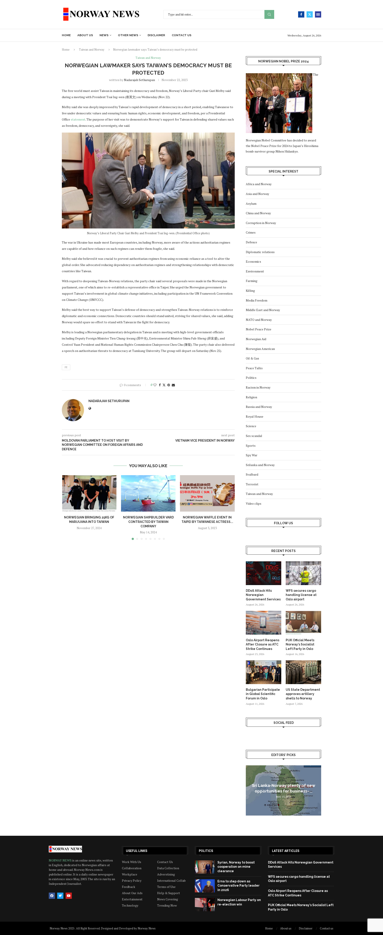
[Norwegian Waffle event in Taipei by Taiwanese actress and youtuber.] (207, 493)
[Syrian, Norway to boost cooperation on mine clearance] (205, 867)
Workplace (129, 874)
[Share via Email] (173, 385)
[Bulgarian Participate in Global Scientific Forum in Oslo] (263, 672)
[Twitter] (310, 14)
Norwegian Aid (256, 339)
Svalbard (252, 474)
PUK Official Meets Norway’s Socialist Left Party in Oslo (300, 644)
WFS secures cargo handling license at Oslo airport (301, 595)
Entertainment (132, 899)
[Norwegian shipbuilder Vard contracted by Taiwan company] (148, 493)
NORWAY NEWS (60, 860)
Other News (128, 35)
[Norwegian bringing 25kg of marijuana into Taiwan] (89, 493)
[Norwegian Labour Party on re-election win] (205, 904)
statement (78, 119)
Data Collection (168, 868)
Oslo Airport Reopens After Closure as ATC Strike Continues (262, 644)
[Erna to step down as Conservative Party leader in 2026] (205, 886)
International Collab (171, 880)
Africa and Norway (259, 184)
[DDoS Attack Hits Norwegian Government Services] (263, 573)
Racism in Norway (258, 387)
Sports (251, 445)
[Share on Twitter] (164, 385)
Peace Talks (254, 368)
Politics (251, 377)
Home (66, 35)
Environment (255, 271)
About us (85, 35)
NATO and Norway (259, 320)
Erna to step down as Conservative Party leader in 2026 (238, 885)
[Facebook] (301, 14)
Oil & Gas (252, 358)
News (104, 35)
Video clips (253, 503)
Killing (250, 290)
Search (269, 14)
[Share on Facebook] (160, 385)
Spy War (251, 455)
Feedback (128, 886)
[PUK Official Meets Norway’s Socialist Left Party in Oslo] (303, 623)
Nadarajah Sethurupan (139, 80)
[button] (68, 507)
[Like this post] (154, 385)
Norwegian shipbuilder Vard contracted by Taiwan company (148, 522)
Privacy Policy (131, 880)
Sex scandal (254, 436)
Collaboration (131, 868)
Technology (130, 905)
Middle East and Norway (263, 310)
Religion (251, 397)
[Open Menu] (318, 14)
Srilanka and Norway (260, 465)
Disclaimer (156, 35)
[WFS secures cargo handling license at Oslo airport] (303, 573)
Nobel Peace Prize (258, 329)
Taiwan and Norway (91, 50)
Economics (253, 261)
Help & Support (168, 893)
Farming (251, 281)
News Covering (167, 899)
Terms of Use (166, 886)
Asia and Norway (257, 194)
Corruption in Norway (261, 223)
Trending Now (167, 905)
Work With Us (131, 862)
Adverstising (166, 874)
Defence (251, 242)
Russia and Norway (259, 407)
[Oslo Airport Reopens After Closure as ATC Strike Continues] (263, 623)
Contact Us (165, 862)
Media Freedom (256, 300)
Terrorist (252, 484)
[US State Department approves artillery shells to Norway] (303, 672)
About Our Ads (132, 893)
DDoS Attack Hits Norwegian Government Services (263, 595)
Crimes (251, 232)
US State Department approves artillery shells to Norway (303, 694)
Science (251, 426)
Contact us (181, 35)
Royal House (254, 416)
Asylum (251, 203)
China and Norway (258, 213)
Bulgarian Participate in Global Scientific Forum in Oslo (263, 694)
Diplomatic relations (260, 252)
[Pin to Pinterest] (168, 385)
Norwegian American (260, 349)
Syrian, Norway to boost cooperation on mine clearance (236, 867)
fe (66, 367)
